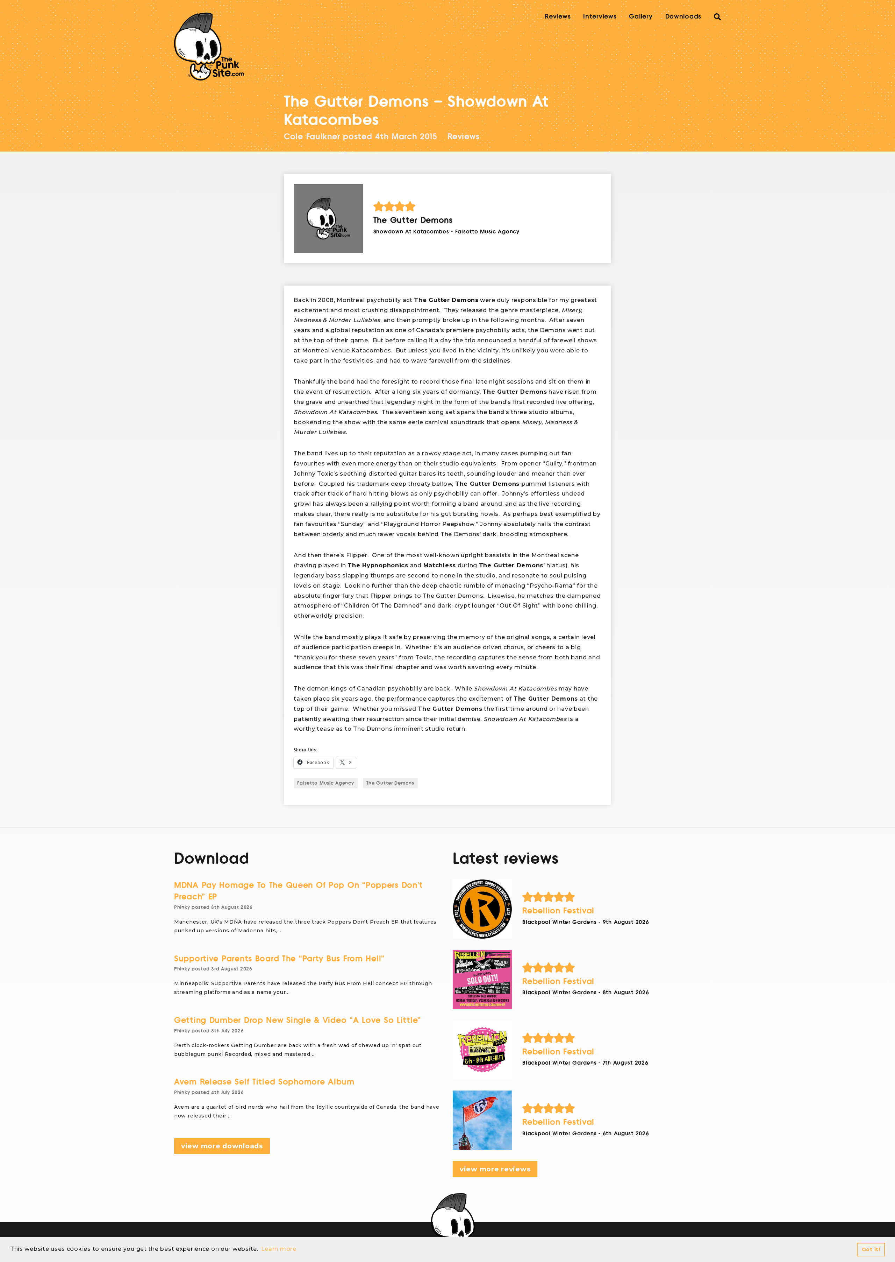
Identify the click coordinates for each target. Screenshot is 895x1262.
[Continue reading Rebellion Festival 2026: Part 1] (482, 1120)
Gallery (640, 16)
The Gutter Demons (390, 783)
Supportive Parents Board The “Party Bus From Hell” (279, 958)
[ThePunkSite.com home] (209, 46)
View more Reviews (495, 1169)
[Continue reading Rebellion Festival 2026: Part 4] (482, 909)
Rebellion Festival (558, 911)
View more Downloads (222, 1146)
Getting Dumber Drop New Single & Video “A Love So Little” (297, 1020)
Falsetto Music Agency (325, 783)
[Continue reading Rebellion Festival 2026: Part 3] (482, 979)
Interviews (599, 16)
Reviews (558, 16)
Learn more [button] (278, 1249)
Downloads (683, 16)
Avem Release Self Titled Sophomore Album (264, 1082)
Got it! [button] (871, 1249)
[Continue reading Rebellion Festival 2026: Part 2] (482, 1049)
